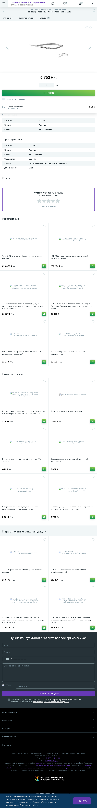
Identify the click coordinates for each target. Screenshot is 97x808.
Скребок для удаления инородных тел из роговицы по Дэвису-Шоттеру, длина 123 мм (72, 508)
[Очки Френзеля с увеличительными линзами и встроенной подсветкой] (24, 335)
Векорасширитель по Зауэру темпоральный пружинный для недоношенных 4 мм (20, 508)
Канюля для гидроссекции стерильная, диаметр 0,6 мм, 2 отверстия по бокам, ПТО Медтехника (23, 412)
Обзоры (6, 728)
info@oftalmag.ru (51, 761)
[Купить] (44, 266)
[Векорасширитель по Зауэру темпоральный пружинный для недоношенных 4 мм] (24, 490)
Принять (82, 800)
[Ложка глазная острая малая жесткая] (73, 394)
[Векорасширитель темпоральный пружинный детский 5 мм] (73, 442)
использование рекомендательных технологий (65, 768)
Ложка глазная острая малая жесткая (66, 411)
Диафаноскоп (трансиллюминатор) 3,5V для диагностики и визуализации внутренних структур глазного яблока (23, 306)
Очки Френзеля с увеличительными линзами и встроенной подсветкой (21, 353)
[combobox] (7, 659)
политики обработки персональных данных (51, 702)
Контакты (6, 745)
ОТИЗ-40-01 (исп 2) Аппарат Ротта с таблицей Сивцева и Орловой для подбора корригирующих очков (71, 306)
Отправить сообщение (48, 693)
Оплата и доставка (11, 737)
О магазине (7, 720)
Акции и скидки (9, 712)
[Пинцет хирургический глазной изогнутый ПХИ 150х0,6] (24, 442)
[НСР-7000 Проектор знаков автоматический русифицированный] (73, 239)
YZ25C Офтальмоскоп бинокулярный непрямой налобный (22, 257)
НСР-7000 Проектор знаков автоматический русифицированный (69, 257)
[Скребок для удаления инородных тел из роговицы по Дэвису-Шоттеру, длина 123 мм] (73, 490)
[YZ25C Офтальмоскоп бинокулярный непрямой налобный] (24, 239)
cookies (39, 763)
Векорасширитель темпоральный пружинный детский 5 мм (69, 460)
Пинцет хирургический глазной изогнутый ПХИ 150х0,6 (21, 460)
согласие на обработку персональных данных (60, 700)
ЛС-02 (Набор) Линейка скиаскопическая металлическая (68, 353)
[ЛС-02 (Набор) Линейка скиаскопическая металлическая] (73, 335)
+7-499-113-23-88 (52, 758)
